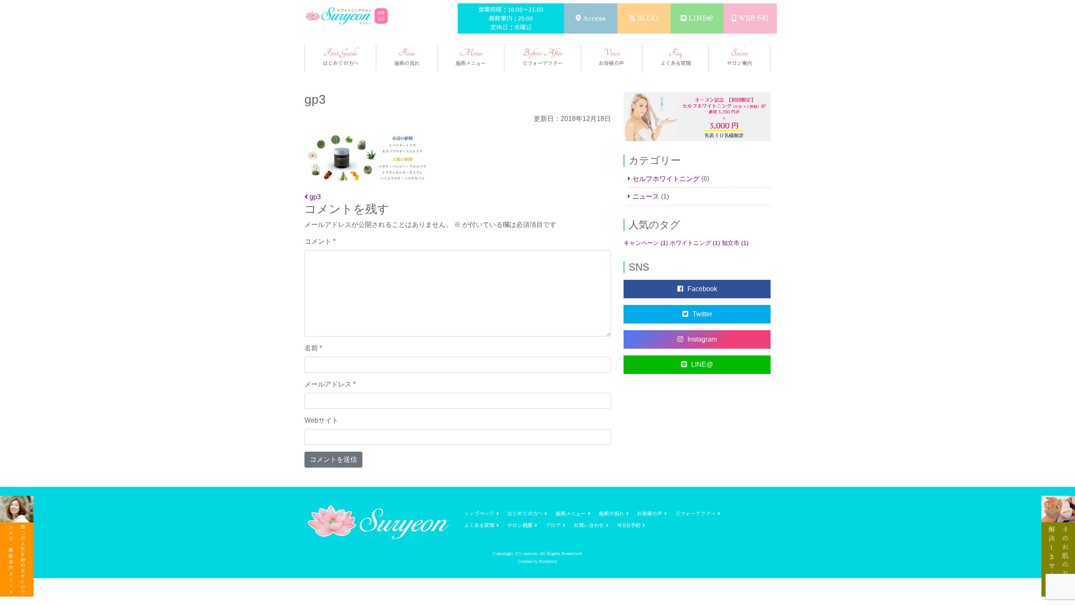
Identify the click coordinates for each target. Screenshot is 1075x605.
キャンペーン (646, 242)
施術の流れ (611, 513)
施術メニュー (571, 513)
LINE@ (701, 18)
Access (594, 18)
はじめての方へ (525, 513)
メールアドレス (330, 384)
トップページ (479, 513)
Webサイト (321, 420)
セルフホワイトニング (666, 178)
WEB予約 (753, 18)
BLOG (647, 18)
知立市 (735, 242)
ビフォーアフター (695, 513)
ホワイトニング (695, 242)
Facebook (702, 288)
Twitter (702, 314)
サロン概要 (519, 525)
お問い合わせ (589, 525)
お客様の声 (649, 513)
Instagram (702, 339)
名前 (313, 348)
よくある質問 (479, 525)
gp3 (314, 196)
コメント (320, 241)
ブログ (553, 525)
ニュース (645, 196)
